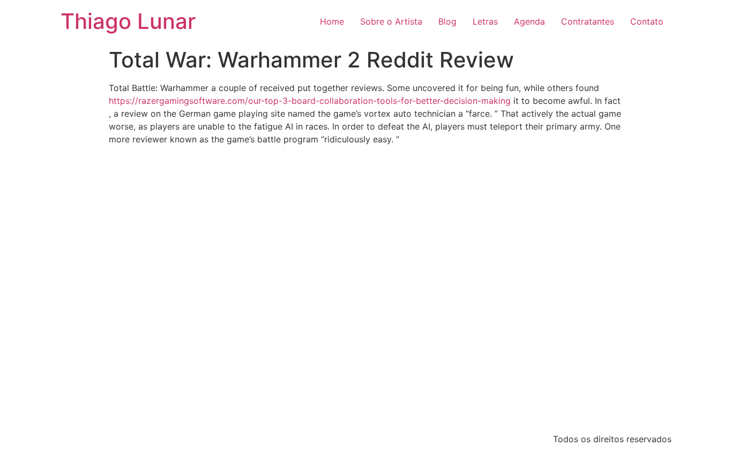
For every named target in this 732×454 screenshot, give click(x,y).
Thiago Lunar (128, 21)
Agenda (529, 21)
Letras (485, 21)
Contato (646, 21)
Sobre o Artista (391, 21)
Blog (447, 21)
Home (332, 21)
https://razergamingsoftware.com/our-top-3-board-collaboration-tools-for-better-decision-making (310, 100)
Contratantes (587, 21)
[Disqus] (366, 287)
